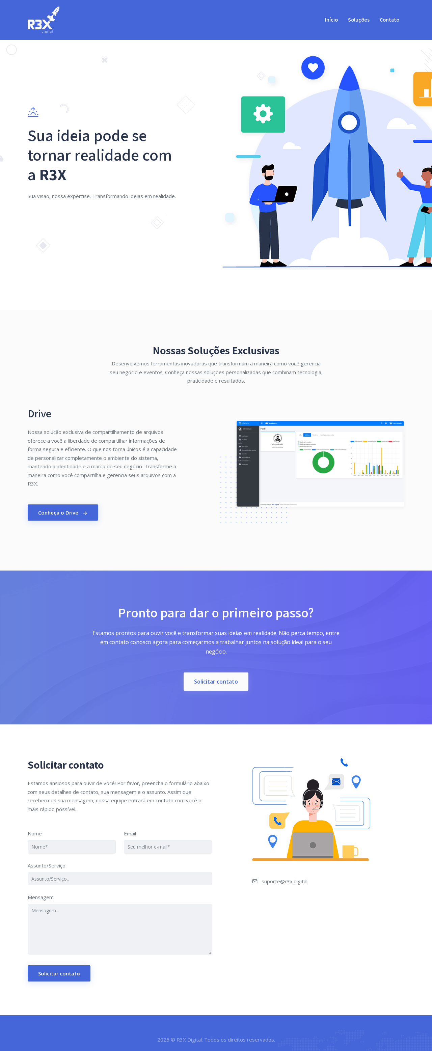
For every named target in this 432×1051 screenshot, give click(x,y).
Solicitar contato (216, 681)
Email (130, 833)
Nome (35, 833)
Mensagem (41, 897)
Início (331, 19)
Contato (389, 19)
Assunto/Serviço (46, 865)
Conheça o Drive (59, 512)
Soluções (359, 19)
